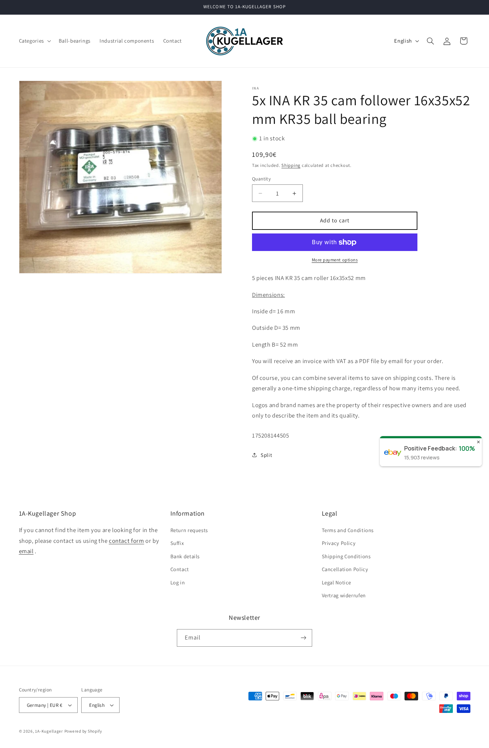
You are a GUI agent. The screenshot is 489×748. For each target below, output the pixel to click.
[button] (34, 41)
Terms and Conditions (348, 530)
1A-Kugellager (49, 731)
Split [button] (266, 455)
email (26, 551)
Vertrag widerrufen (344, 595)
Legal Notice (337, 582)
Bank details (185, 556)
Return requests (189, 530)
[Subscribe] (303, 638)
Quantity (261, 178)
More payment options (335, 260)
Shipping (290, 165)
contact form (126, 541)
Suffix (177, 543)
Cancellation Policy (345, 569)
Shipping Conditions (346, 556)
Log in (177, 582)
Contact (179, 569)
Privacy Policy (339, 543)
